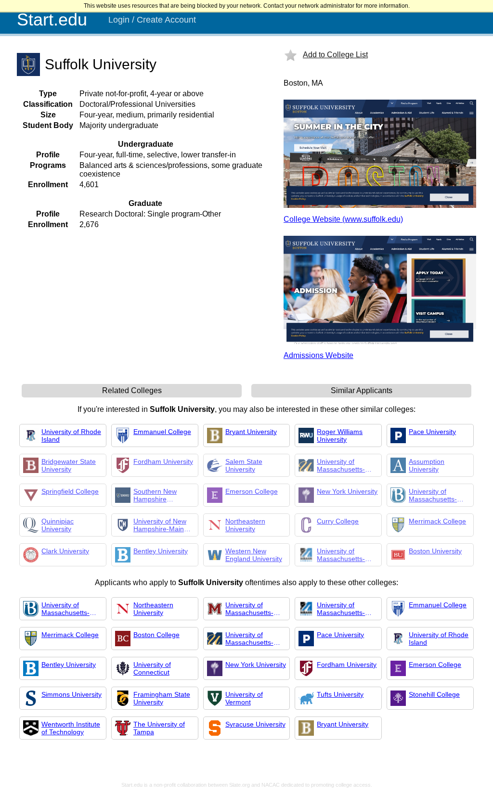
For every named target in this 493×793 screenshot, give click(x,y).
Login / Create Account (152, 20)
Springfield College (70, 491)
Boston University (435, 551)
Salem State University (243, 465)
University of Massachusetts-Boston (433, 495)
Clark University (65, 551)
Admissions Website (318, 355)
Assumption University (426, 465)
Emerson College (251, 491)
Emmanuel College (162, 431)
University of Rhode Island (71, 435)
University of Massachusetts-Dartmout (341, 465)
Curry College (338, 521)
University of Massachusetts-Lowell (341, 555)
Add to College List (335, 55)
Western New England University (253, 555)
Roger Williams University (340, 435)
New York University (347, 491)
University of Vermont (244, 698)
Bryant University (251, 431)
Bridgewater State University (68, 465)
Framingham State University (161, 698)
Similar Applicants (361, 390)
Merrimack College (437, 521)
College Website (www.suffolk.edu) (343, 219)
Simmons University (71, 694)
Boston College (156, 635)
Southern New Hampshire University (155, 495)
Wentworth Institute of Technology (70, 728)
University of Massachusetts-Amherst (249, 608)
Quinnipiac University (57, 525)
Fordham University (163, 461)
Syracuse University (255, 724)
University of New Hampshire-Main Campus (159, 525)
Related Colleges (132, 390)
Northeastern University (245, 525)
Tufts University (340, 694)
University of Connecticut (152, 668)
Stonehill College (434, 694)
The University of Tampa (159, 728)
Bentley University (160, 551)
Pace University (432, 431)
